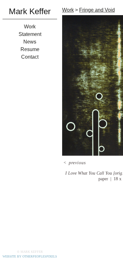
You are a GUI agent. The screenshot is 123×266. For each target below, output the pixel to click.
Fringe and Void (97, 10)
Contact (29, 57)
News (29, 41)
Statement (30, 34)
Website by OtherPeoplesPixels (30, 256)
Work (30, 26)
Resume (29, 49)
